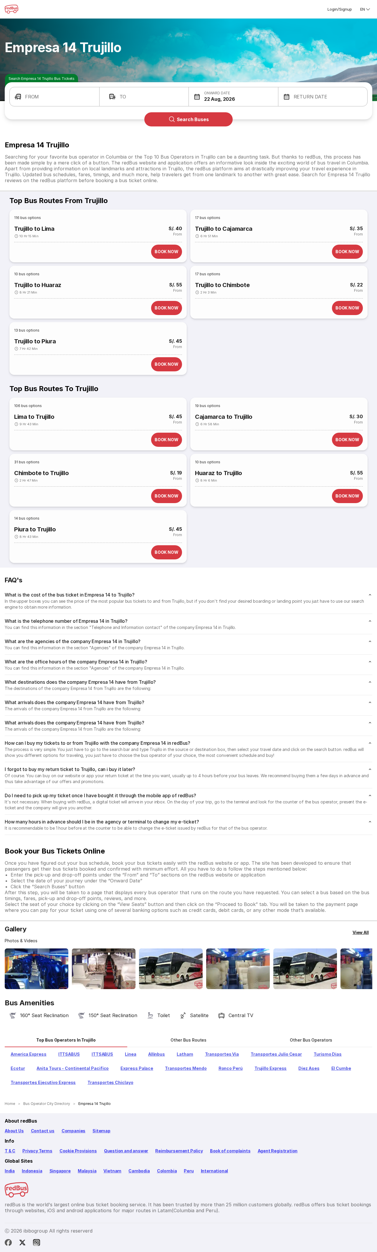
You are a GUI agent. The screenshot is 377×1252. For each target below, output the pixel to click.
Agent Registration (278, 1150)
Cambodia (139, 1170)
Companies (73, 1130)
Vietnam (112, 1170)
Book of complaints (230, 1150)
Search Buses (193, 119)
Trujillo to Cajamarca (223, 228)
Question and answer (126, 1150)
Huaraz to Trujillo (218, 473)
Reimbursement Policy (179, 1150)
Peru (189, 1170)
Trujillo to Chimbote (222, 285)
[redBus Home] (11, 9)
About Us (14, 1130)
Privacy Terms (37, 1150)
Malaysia (87, 1170)
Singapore (60, 1170)
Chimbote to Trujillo (41, 473)
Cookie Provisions (78, 1150)
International (214, 1170)
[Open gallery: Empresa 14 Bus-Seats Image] (171, 968)
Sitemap (101, 1130)
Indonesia (32, 1170)
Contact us (42, 1130)
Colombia (167, 1170)
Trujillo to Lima (34, 228)
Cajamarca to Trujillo (223, 416)
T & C (10, 1150)
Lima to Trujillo (34, 416)
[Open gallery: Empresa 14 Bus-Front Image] (36, 968)
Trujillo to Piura (35, 341)
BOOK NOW (166, 251)
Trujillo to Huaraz (37, 285)
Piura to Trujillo (35, 529)
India (10, 1170)
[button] (54, 96)
